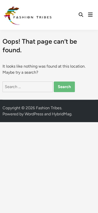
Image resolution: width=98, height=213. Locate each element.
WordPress (34, 114)
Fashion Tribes (48, 107)
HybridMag (61, 114)
